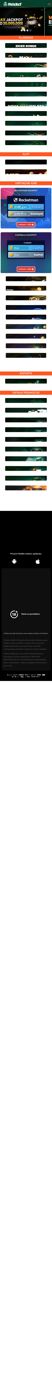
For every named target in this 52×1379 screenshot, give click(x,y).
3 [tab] (27, 30)
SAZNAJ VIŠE (24, 224)
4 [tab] (30, 30)
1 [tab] (22, 30)
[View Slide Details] (27, 21)
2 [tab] (24, 30)
